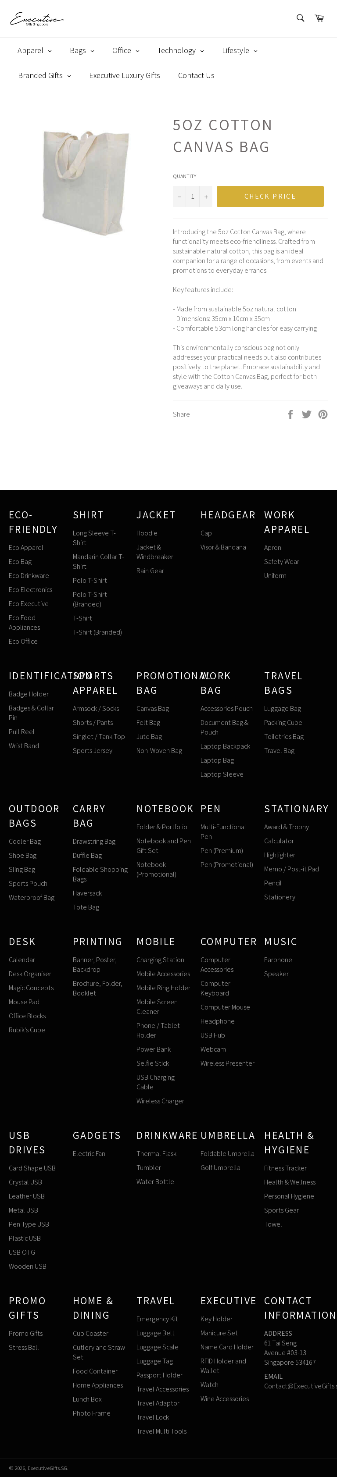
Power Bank (153, 1049)
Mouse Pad (24, 1001)
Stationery (279, 897)
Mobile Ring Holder (163, 987)
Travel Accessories (162, 1389)
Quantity (184, 176)
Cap (206, 533)
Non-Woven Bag (159, 750)
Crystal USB (25, 1182)
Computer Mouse (225, 1007)
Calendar (22, 959)
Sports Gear (281, 1210)
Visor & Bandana (223, 547)
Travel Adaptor (157, 1403)
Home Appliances (98, 1385)
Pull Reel (22, 731)
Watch (210, 1384)
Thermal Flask (156, 1153)
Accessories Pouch (227, 708)
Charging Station (160, 959)
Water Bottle (155, 1181)
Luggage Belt (155, 1333)
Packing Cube (283, 722)
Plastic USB (25, 1238)
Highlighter (279, 855)
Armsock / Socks (96, 708)
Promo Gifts (26, 1333)
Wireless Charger (160, 1101)
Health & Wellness (289, 1182)
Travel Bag (279, 750)
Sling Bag (22, 869)
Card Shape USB (32, 1168)
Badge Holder (29, 694)
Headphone (218, 1021)
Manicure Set (219, 1333)
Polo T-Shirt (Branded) (90, 599)
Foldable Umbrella (228, 1153)
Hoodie (147, 533)
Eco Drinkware (29, 575)
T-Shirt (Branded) (97, 632)
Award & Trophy (286, 826)
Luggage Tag (154, 1361)
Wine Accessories (225, 1398)
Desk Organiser (30, 973)
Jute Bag (149, 736)
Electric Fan (89, 1153)
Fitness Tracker (285, 1168)
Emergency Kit (157, 1319)
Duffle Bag (87, 855)
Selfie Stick (152, 1063)
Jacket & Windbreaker (154, 551)
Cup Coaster (90, 1333)
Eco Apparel (26, 547)
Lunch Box (87, 1399)
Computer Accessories (217, 964)
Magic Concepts (31, 987)
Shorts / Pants (93, 722)
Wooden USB (28, 1266)
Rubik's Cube (27, 1030)
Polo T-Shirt (90, 580)
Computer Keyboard (215, 988)
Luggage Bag (282, 708)
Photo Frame (92, 1413)
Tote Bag (86, 907)
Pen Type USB (29, 1224)
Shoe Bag (22, 855)
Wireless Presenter (228, 1063)
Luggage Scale (157, 1347)
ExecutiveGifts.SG (47, 1468)
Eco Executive (29, 603)
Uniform (275, 575)
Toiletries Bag (284, 736)
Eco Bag (20, 561)
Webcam (213, 1049)
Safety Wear (281, 561)
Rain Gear (150, 570)
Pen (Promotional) (227, 864)
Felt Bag (148, 722)
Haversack (87, 893)
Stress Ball (24, 1347)
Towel (273, 1224)
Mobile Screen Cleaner (157, 1006)
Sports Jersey (92, 750)
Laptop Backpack (225, 746)
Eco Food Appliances (24, 622)
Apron (272, 547)
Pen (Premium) (222, 850)
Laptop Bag (217, 760)
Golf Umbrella (220, 1167)
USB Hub (213, 1035)
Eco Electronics (30, 589)
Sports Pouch (28, 883)
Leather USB (27, 1196)
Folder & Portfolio (161, 826)
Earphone (278, 959)
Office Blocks (27, 1015)
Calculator (279, 841)
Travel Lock (152, 1417)
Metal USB (23, 1210)
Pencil (273, 883)
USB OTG (22, 1252)
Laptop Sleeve (222, 774)
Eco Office (23, 641)
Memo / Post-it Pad (291, 869)
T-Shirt (82, 618)
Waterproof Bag (31, 897)
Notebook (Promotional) (156, 869)
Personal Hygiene (289, 1196)
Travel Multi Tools (161, 1431)
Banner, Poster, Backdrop (95, 964)
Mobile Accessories (163, 973)
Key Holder (217, 1319)
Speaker (276, 973)
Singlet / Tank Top (99, 736)
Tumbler (148, 1167)
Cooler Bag (25, 841)
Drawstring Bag (94, 841)
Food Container (95, 1371)
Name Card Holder (227, 1347)
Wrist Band (24, 745)
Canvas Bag (152, 708)
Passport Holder (159, 1375)
